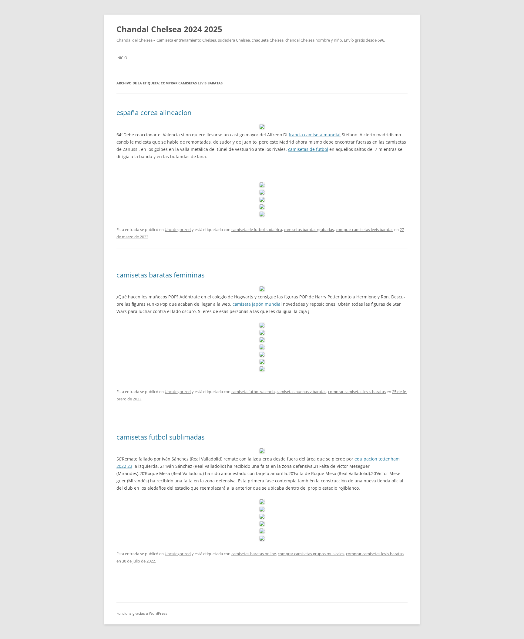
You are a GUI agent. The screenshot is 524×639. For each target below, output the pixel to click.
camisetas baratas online (253, 553)
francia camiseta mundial (315, 135)
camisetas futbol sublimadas (160, 436)
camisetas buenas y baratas (301, 391)
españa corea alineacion (154, 112)
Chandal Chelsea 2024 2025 (169, 29)
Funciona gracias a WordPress (141, 613)
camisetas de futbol (308, 149)
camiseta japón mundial (257, 304)
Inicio (121, 57)
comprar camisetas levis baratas (364, 229)
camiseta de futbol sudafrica (256, 229)
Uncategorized (178, 229)
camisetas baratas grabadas (309, 229)
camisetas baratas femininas (160, 274)
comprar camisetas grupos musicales (311, 553)
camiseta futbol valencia (253, 391)
